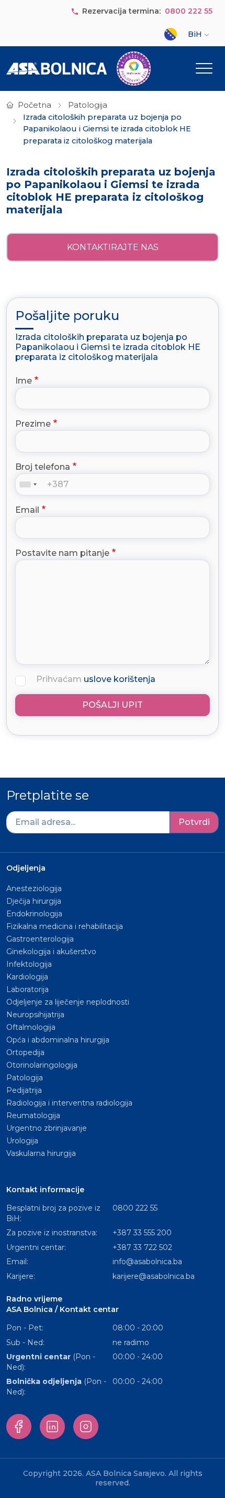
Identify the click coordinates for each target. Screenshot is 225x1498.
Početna (34, 105)
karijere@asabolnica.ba (154, 1276)
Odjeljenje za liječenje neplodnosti (67, 1002)
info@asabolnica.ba (147, 1261)
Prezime (33, 424)
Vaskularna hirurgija (41, 1153)
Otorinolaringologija (41, 1065)
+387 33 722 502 (142, 1247)
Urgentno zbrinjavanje (46, 1128)
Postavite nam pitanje (62, 553)
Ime (23, 381)
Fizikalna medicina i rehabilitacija (65, 926)
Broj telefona (42, 467)
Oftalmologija (30, 1027)
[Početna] (78, 68)
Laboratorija (27, 989)
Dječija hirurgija (33, 901)
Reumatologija (33, 1115)
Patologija (87, 105)
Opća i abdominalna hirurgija (57, 1040)
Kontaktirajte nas (113, 247)
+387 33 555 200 (142, 1232)
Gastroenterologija (40, 939)
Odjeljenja (26, 868)
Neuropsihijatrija (35, 1014)
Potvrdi (194, 822)
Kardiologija (27, 977)
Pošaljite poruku (67, 315)
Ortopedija (25, 1052)
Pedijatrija (24, 1090)
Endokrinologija (34, 913)
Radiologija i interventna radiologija (69, 1103)
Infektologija (29, 964)
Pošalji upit (112, 705)
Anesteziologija (34, 888)
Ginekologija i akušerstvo (51, 951)
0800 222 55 (188, 11)
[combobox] (30, 484)
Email (27, 510)
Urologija (22, 1140)
